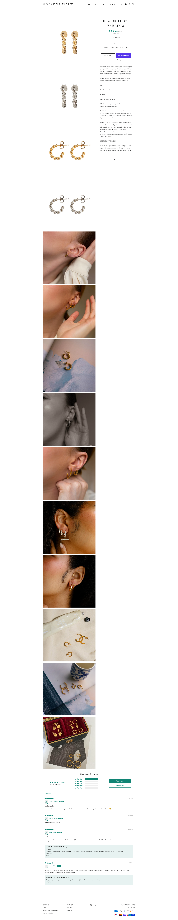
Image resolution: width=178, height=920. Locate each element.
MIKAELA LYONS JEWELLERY (58, 4)
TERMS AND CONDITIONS (50, 910)
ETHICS (120, 4)
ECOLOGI (69, 910)
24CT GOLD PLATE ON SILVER (120, 48)
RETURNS (69, 907)
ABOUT (104, 4)
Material (116, 44)
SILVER (106, 48)
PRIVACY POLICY (48, 913)
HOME (88, 4)
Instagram (95, 905)
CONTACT (70, 905)
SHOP (95, 4)
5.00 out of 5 (62, 782)
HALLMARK (112, 4)
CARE (44, 907)
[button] (113, 31)
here (106, 134)
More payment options (123, 60)
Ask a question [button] (120, 785)
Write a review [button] (120, 781)
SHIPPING (46, 905)
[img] (49, 799)
